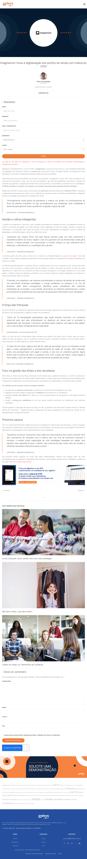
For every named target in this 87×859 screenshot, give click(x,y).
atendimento (14, 785)
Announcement (40, 87)
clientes (62, 785)
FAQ (43, 846)
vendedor (58, 799)
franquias (70, 788)
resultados (80, 795)
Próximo (80, 490)
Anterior (7, 490)
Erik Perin (56, 850)
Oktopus (70, 850)
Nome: (4, 106)
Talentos (15, 846)
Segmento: (6, 135)
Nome (4, 707)
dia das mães (18, 789)
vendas (48, 799)
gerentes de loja (24, 792)
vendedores (8, 803)
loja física (75, 792)
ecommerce (26, 789)
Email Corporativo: (9, 126)
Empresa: (5, 116)
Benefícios (15, 842)
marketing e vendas (29, 795)
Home (15, 839)
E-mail (5, 716)
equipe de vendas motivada (47, 789)
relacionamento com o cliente (69, 795)
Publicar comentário (13, 740)
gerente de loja (15, 792)
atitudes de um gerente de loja (38, 785)
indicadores (47, 792)
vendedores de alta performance (22, 803)
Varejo (49, 87)
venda (42, 799)
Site (3, 726)
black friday (49, 785)
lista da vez (64, 792)
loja (69, 792)
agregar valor (6, 785)
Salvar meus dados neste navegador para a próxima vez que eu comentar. (32, 735)
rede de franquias (56, 795)
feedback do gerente (60, 789)
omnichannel (38, 795)
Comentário (6, 681)
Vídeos (43, 842)
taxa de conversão (9, 799)
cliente (55, 785)
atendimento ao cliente (24, 785)
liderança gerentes (56, 792)
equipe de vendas (35, 789)
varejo (36, 799)
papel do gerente (46, 795)
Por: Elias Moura (43, 81)
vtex (32, 803)
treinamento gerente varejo (24, 799)
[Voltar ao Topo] (43, 498)
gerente (8, 792)
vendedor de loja (70, 799)
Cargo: (4, 145)
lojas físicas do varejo (15, 795)
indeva (41, 792)
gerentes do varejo (34, 792)
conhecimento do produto (70, 785)
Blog (43, 839)
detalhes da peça (10, 789)
